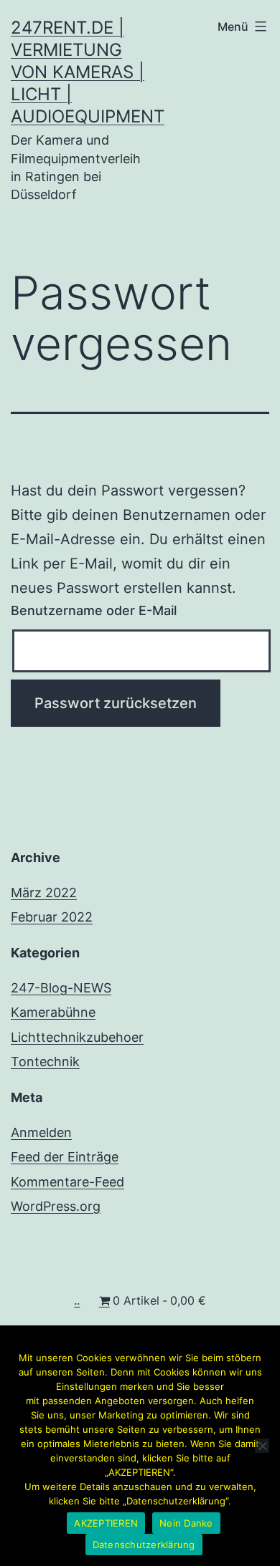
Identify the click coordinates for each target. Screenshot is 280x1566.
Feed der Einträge (64, 1156)
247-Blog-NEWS (61, 987)
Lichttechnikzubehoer (77, 1037)
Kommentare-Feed (67, 1181)
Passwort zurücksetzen (115, 703)
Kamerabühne (53, 1012)
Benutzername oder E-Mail (94, 610)
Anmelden (41, 1132)
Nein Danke (186, 1523)
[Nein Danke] (262, 1446)
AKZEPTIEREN (106, 1523)
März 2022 (44, 892)
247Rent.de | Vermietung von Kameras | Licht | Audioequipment (87, 72)
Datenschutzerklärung (144, 1544)
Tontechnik (45, 1061)
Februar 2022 (52, 916)
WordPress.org (56, 1206)
